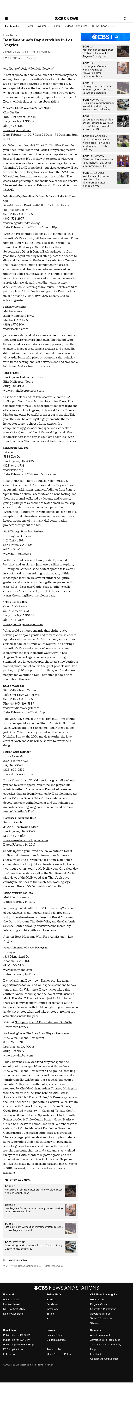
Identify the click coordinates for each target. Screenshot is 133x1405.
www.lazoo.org (13, 470)
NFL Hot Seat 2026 (14, 1309)
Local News (10, 35)
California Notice (56, 1340)
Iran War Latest (11, 1304)
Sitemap (94, 1323)
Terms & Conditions (101, 1318)
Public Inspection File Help (18, 1344)
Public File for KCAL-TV (16, 1340)
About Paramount (100, 1335)
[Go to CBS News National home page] (66, 18)
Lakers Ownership (13, 1313)
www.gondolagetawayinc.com (23, 624)
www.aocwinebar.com (18, 1055)
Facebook (52, 1304)
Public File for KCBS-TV (16, 1335)
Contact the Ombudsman (104, 1358)
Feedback (95, 1354)
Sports (56, 26)
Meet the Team (98, 1299)
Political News (11, 1299)
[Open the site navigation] (25, 18)
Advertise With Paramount (105, 1340)
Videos (69, 26)
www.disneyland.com (17, 970)
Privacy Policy (54, 1335)
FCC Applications (13, 1349)
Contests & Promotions (103, 1309)
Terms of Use (54, 1349)
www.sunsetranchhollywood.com (25, 840)
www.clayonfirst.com (17, 130)
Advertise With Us (100, 1313)
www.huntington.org (17, 554)
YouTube (51, 1299)
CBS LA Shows (99, 26)
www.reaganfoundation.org (21, 223)
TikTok (50, 1313)
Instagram (52, 1309)
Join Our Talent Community (105, 1344)
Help (93, 1349)
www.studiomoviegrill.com (21, 708)
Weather (43, 26)
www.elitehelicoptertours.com (23, 391)
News (29, 26)
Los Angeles (12, 26)
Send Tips (81, 26)
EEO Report (9, 1354)
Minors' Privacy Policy (59, 1354)
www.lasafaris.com (15, 329)
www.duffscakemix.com (19, 774)
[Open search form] (125, 18)
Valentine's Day (18, 1260)
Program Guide (98, 1304)
